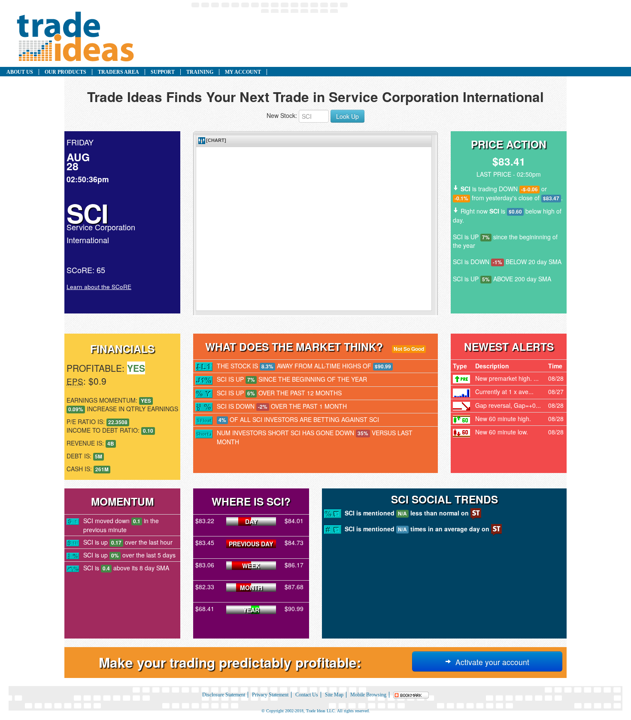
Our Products (65, 72)
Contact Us (306, 695)
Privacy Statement (270, 695)
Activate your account (490, 662)
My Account (243, 72)
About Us (19, 72)
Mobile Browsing (368, 695)
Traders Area (118, 72)
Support (163, 72)
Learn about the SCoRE (99, 287)
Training (199, 72)
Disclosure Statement (223, 695)
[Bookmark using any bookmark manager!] (411, 695)
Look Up (347, 116)
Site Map (334, 695)
